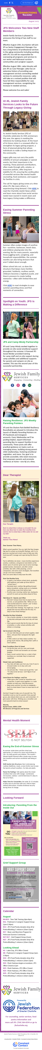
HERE (34, 189)
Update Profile (16, 1039)
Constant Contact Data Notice (29, 1039)
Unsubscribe (7, 1039)
